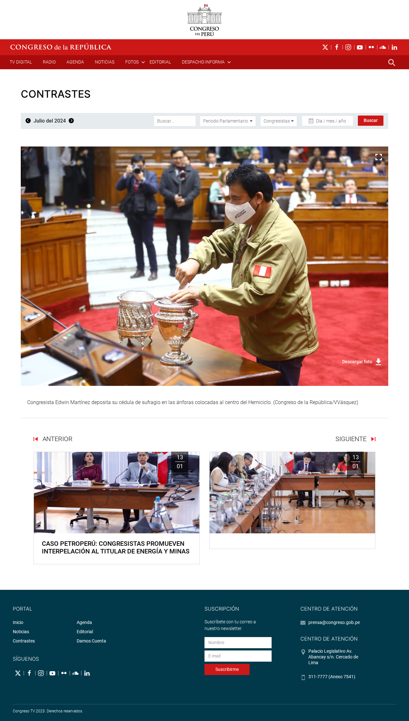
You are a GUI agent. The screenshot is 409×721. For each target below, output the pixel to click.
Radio (49, 61)
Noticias (104, 61)
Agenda (75, 61)
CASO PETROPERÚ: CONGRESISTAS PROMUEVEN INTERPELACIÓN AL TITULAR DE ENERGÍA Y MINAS (115, 547)
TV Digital (21, 61)
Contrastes (24, 640)
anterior (57, 439)
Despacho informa (203, 61)
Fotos (132, 61)
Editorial (160, 61)
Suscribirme (227, 669)
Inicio (18, 622)
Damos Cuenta (91, 640)
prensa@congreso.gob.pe (334, 622)
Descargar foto (357, 361)
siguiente (352, 439)
